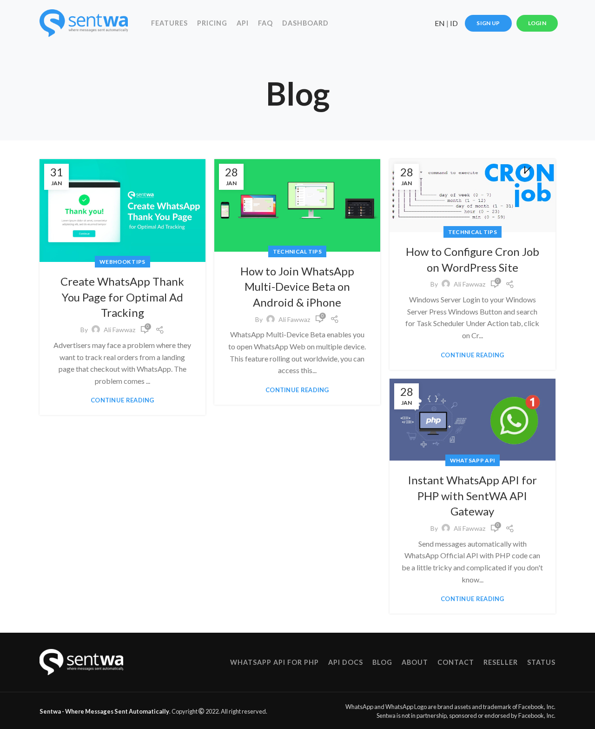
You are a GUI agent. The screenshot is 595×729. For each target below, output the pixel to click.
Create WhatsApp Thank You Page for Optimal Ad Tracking (122, 296)
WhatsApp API (473, 460)
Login (537, 23)
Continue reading (122, 400)
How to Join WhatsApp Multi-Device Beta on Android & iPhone (297, 286)
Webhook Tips (122, 261)
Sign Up (488, 23)
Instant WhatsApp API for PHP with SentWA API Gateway (472, 495)
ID (454, 23)
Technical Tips (297, 251)
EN (440, 23)
